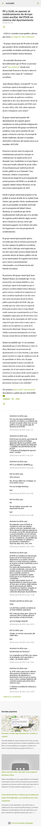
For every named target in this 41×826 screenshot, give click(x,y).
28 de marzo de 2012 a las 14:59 (22, 692)
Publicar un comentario (12, 697)
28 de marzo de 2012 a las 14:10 (22, 624)
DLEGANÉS (10, 3)
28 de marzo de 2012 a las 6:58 (21, 468)
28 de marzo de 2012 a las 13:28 (22, 595)
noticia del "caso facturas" (24, 390)
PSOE (17, 399)
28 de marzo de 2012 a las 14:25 (22, 642)
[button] (4, 27)
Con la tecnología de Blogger (22, 823)
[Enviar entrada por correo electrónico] (4, 396)
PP (13, 399)
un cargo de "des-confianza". (23, 37)
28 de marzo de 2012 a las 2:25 (21, 455)
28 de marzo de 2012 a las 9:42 (21, 493)
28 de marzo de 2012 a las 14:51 (22, 662)
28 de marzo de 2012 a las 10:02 (22, 546)
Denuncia (6, 399)
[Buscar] (38, 3)
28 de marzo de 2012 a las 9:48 (21, 515)
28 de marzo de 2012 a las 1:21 (21, 430)
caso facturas (13, 67)
